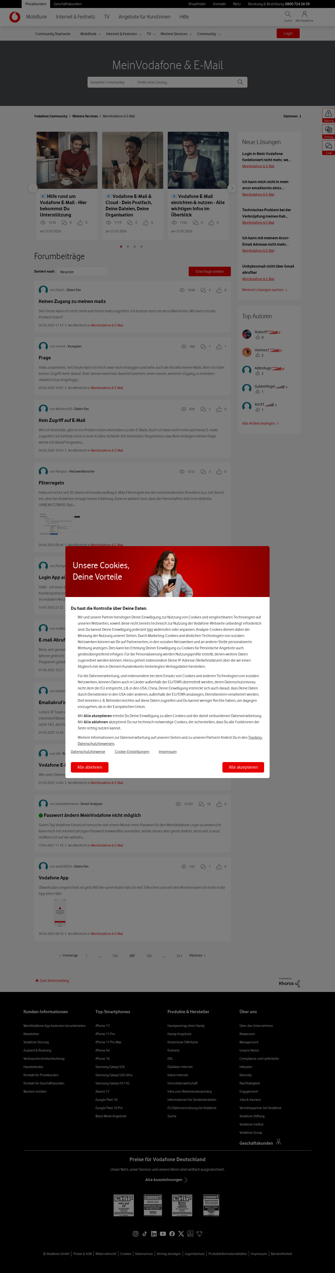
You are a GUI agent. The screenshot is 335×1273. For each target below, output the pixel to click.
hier (150, 629)
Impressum (168, 751)
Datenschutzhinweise (88, 751)
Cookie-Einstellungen (132, 751)
